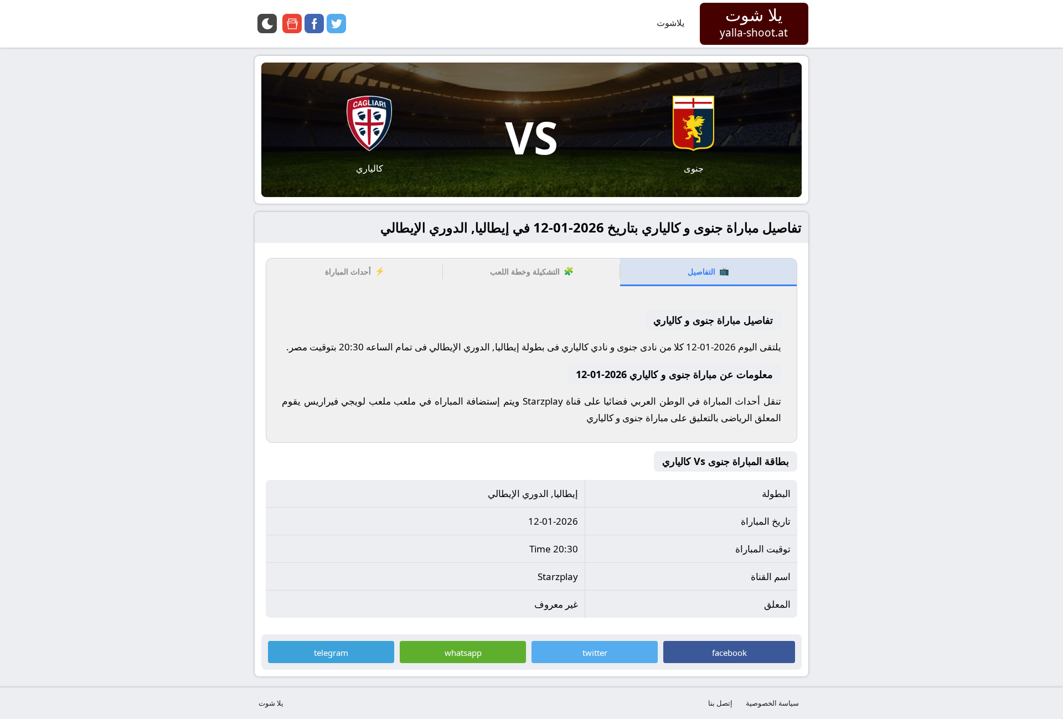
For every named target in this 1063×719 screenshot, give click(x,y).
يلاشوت (670, 23)
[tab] (708, 272)
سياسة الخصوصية (772, 703)
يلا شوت (271, 703)
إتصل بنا (720, 703)
